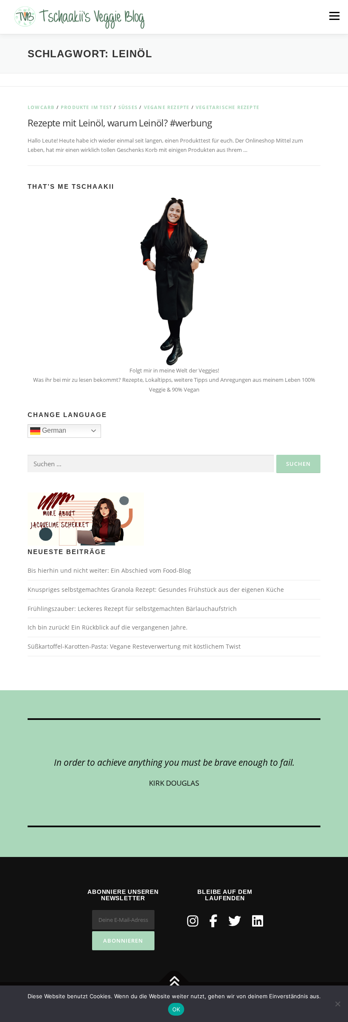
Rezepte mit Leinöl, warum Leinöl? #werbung (120, 122)
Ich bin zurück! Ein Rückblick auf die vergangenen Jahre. (108, 627)
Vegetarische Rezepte (227, 107)
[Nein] (337, 1004)
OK (176, 1009)
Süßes (128, 107)
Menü (334, 16)
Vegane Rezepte (167, 107)
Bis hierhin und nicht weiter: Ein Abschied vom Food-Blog (109, 570)
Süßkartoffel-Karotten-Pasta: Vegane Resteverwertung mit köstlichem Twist (134, 646)
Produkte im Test (86, 107)
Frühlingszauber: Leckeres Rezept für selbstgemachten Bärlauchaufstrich (132, 609)
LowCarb (41, 107)
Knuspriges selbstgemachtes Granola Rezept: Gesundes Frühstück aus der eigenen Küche (156, 589)
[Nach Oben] (174, 982)
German (53, 430)
